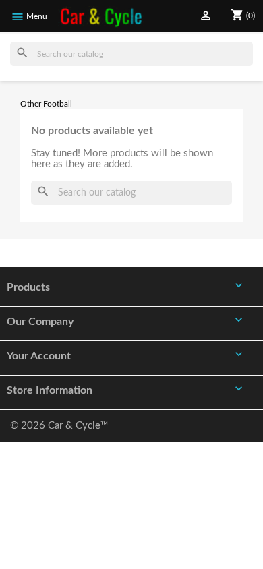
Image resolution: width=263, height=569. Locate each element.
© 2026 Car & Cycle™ (59, 426)
